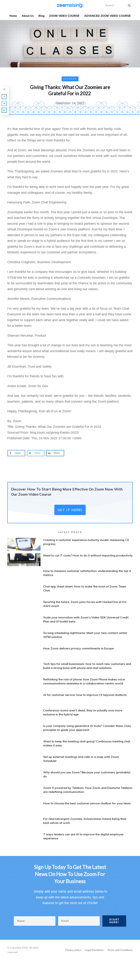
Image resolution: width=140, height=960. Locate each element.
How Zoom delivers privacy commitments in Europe (78, 648)
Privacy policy (73, 950)
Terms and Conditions (120, 950)
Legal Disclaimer (94, 950)
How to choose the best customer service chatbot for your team (87, 803)
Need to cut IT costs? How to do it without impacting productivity (88, 555)
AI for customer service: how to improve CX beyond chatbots (85, 695)
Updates (70, 79)
